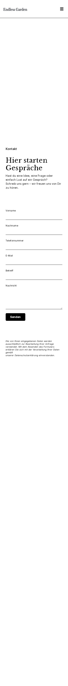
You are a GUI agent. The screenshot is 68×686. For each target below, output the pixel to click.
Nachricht (11, 285)
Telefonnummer (15, 240)
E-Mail (9, 255)
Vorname (11, 210)
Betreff (9, 270)
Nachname (12, 225)
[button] (62, 9)
